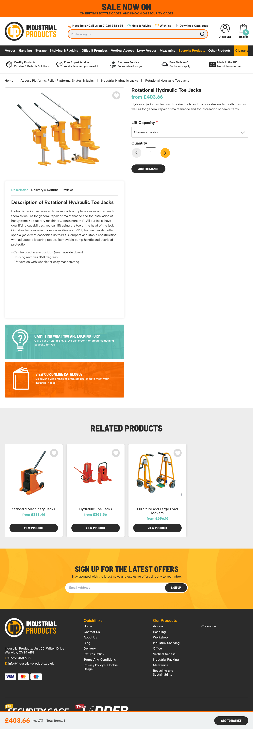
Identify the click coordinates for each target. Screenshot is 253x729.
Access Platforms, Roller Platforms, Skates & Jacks (57, 80)
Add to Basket (148, 169)
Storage (41, 50)
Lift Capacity (143, 122)
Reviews (67, 190)
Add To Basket (231, 720)
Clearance (242, 50)
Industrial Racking (166, 659)
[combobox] (189, 132)
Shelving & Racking (64, 50)
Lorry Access (147, 50)
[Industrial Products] (31, 627)
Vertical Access (122, 50)
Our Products (165, 620)
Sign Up (176, 587)
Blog (87, 643)
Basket (243, 35)
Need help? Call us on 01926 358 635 (97, 25)
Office (157, 648)
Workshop (160, 637)
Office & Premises (95, 50)
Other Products (219, 50)
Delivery (90, 648)
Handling (25, 50)
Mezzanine (167, 50)
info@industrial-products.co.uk (29, 663)
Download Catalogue (193, 25)
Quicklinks (93, 620)
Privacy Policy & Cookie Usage (101, 667)
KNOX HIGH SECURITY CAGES (151, 13)
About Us (90, 637)
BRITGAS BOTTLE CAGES (103, 13)
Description (19, 190)
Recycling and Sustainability (163, 672)
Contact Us (92, 632)
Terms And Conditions (100, 659)
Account (225, 37)
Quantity (139, 143)
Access (10, 50)
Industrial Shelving (166, 643)
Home (9, 80)
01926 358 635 (18, 658)
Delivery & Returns (45, 190)
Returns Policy (94, 654)
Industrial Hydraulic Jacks (119, 80)
